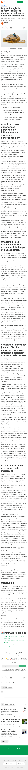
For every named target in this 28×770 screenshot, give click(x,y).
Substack (7, 767)
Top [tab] (2, 704)
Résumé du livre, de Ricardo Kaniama (9, 723)
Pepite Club (6, 22)
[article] (14, 712)
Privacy (12, 760)
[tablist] (7, 687)
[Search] (25, 704)
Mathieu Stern (13, 48)
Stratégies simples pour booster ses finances (9, 712)
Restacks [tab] (10, 687)
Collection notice (22, 760)
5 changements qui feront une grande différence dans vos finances (13, 646)
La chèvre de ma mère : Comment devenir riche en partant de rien (10, 720)
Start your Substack (10, 763)
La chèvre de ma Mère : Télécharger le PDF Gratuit (8, 708)
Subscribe (20, 2)
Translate (4, 5)
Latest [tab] (6, 704)
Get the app (20, 763)
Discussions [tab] (11, 704)
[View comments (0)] (7, 27)
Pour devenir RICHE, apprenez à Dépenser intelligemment (10, 730)
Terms (16, 760)
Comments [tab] (4, 687)
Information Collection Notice (15, 670)
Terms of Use (20, 669)
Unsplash (20, 48)
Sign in (25, 2)
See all (4, 741)
